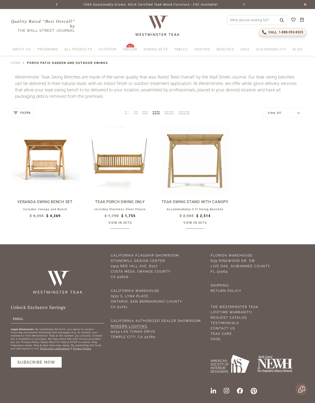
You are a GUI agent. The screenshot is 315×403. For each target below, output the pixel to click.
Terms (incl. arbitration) (55, 348)
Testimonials (225, 323)
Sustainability (271, 49)
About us (22, 49)
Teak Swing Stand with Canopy (195, 201)
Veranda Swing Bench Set (45, 201)
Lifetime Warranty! (231, 312)
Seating (202, 49)
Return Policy (226, 291)
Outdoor (108, 49)
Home (16, 63)
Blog (297, 49)
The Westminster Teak (234, 307)
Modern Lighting (129, 326)
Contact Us (223, 328)
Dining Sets (156, 49)
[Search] (282, 20)
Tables (181, 49)
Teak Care (221, 334)
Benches (225, 49)
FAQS (215, 339)
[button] (57, 4)
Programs (48, 49)
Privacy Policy (82, 348)
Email (18, 319)
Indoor (130, 49)
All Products (78, 49)
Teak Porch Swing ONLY (120, 201)
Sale (245, 49)
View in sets (120, 222)
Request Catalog (229, 318)
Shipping (220, 285)
